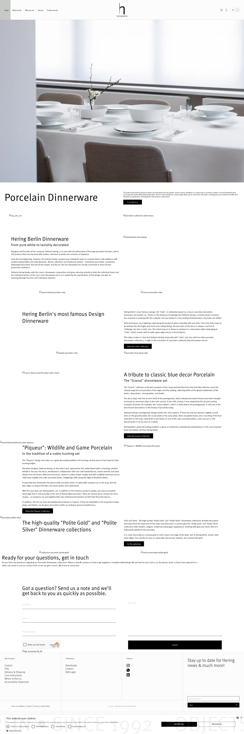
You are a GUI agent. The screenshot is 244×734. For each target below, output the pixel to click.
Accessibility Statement (17, 681)
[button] (62, 731)
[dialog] (122, 724)
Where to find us (13, 678)
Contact (8, 665)
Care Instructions (13, 675)
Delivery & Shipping (15, 672)
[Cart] (221, 10)
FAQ (7, 668)
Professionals (52, 10)
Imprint (29, 706)
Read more (114, 722)
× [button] (241, 718)
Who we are (29, 10)
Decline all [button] (217, 724)
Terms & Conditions (18, 706)
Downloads (71, 665)
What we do (16, 10)
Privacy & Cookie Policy (42, 706)
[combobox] (237, 717)
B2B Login (71, 672)
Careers (69, 668)
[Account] (226, 10)
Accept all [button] (179, 724)
